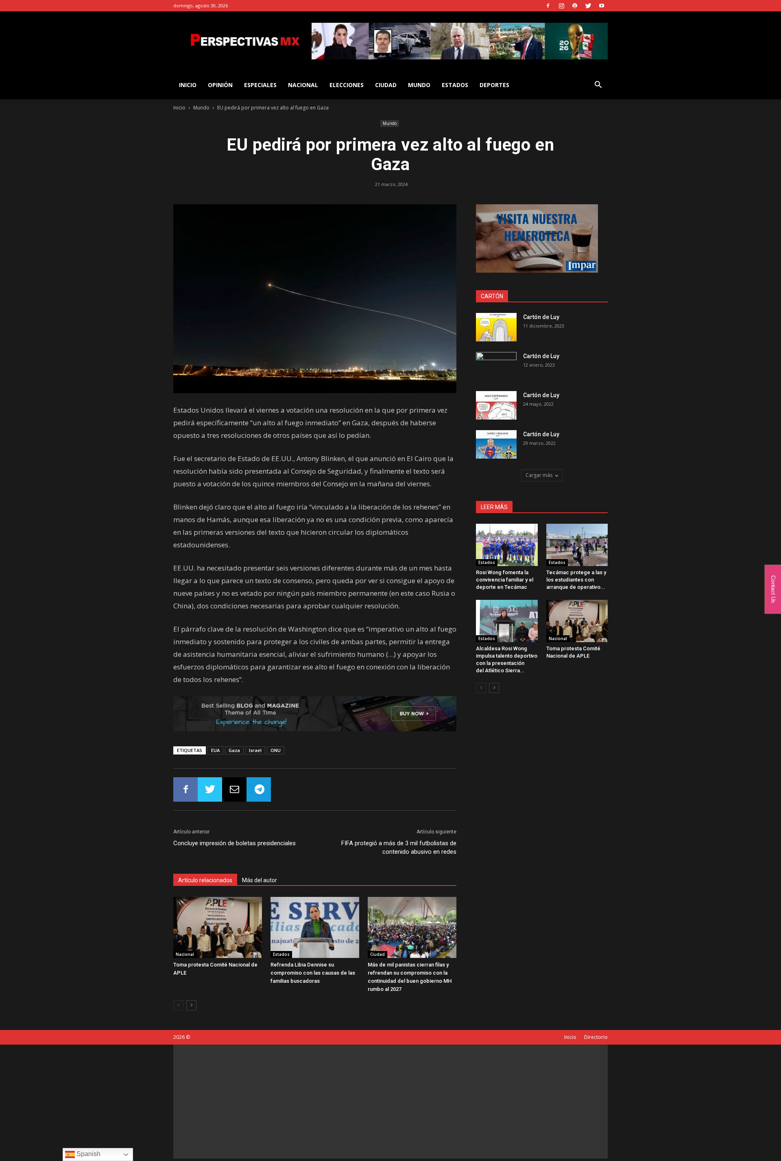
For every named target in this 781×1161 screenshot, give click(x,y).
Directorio (596, 1037)
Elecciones (346, 85)
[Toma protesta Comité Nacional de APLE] (217, 927)
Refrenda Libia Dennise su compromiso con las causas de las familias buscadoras (313, 973)
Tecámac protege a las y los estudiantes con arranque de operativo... (576, 579)
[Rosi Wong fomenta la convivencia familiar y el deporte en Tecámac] (507, 545)
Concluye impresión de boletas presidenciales (234, 843)
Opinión (220, 85)
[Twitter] (588, 5)
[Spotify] (575, 5)
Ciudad (386, 85)
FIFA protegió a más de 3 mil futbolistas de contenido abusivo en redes (398, 847)
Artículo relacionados (205, 880)
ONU (276, 750)
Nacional (303, 85)
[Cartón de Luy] (496, 327)
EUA (215, 750)
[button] (598, 86)
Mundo (419, 85)
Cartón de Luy (541, 317)
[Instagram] (561, 5)
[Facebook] (548, 5)
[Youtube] (602, 5)
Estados (455, 85)
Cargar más (539, 475)
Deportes (494, 85)
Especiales (260, 85)
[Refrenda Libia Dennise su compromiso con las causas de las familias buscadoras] (315, 927)
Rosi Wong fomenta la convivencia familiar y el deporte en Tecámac (504, 579)
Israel (255, 750)
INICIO (187, 85)
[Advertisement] (390, 1102)
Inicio (179, 107)
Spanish (87, 1153)
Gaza (234, 750)
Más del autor (259, 880)
